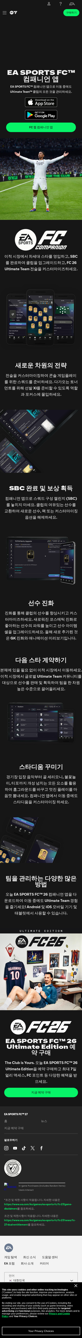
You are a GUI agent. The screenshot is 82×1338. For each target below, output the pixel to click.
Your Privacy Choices (41, 1330)
